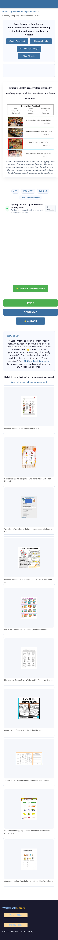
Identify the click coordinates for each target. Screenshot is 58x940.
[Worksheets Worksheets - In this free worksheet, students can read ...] (29, 507)
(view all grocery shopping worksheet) (29, 382)
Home (5, 11)
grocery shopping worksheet (24, 11)
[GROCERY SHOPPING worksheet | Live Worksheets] (29, 608)
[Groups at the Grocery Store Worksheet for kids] (29, 708)
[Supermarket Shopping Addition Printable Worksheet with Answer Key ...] (29, 809)
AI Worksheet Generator (37, 361)
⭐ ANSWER (30, 321)
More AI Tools (29, 56)
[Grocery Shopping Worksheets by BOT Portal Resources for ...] (29, 557)
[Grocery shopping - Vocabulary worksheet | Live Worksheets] (29, 859)
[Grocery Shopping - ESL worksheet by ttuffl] (29, 406)
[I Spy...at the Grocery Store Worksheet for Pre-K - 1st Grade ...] (29, 658)
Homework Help (41, 41)
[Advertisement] (29, 250)
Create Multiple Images (29, 48)
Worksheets (13, 908)
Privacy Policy (15, 925)
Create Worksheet (17, 41)
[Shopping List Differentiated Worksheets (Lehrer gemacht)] (29, 758)
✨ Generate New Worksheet (30, 288)
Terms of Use (16, 915)
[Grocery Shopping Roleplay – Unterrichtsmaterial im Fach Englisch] (29, 457)
